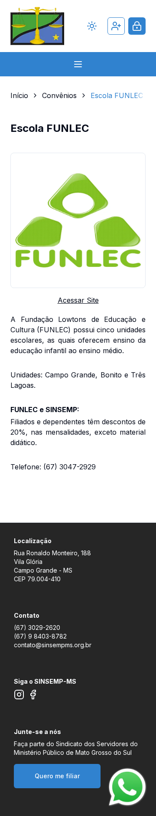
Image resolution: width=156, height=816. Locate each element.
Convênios (59, 95)
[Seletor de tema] (92, 26)
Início (19, 95)
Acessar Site (78, 300)
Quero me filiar (57, 776)
